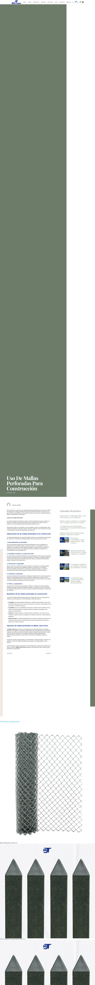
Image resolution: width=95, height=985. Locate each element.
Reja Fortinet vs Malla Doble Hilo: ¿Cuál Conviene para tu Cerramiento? (73, 516)
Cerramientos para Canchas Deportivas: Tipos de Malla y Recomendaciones (77, 580)
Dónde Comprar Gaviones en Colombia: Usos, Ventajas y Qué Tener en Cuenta (73, 522)
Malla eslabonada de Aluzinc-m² (9, 843)
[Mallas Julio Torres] (16, 2)
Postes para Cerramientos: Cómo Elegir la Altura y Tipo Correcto (77, 540)
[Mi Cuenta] (77, 2)
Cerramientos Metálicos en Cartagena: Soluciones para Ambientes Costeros (78, 565)
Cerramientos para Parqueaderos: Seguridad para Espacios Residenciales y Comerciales (73, 527)
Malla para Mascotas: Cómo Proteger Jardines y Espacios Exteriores (72, 533)
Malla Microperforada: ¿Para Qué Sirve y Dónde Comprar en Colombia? (78, 552)
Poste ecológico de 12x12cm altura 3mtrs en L (13, 939)
